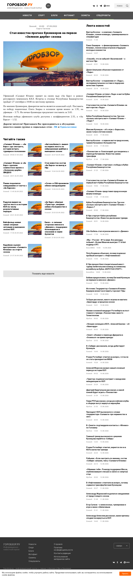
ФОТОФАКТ (69, 15)
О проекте (58, 544)
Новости (32, 544)
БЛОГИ (54, 15)
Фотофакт (33, 554)
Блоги (31, 551)
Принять (125, 574)
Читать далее (22, 150)
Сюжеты (32, 558)
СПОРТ (41, 15)
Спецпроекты (34, 561)
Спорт (31, 548)
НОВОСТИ (27, 15)
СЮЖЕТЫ (85, 15)
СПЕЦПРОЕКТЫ (103, 15)
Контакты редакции (62, 553)
